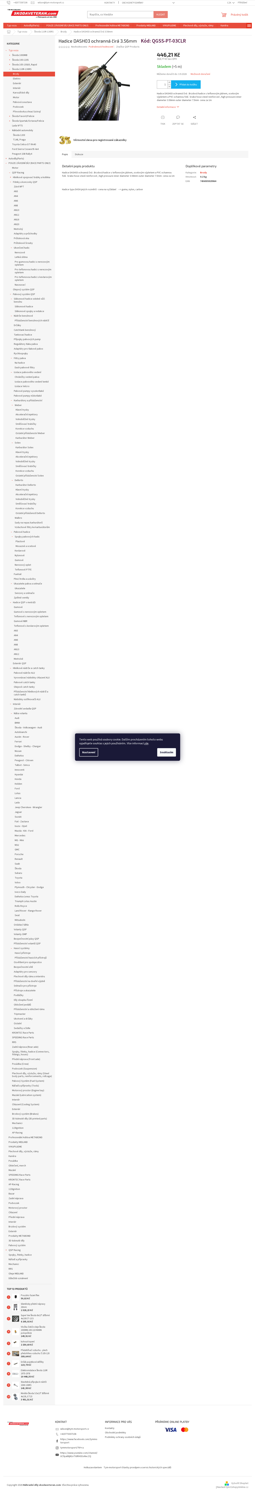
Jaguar (18, 812)
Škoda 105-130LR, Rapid (24, 64)
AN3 (16, 191)
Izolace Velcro (22, 386)
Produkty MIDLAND (18, 1142)
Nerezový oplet (23, 565)
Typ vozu (13, 50)
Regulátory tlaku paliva (26, 344)
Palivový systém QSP (24, 294)
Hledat (160, 14)
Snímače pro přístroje (25, 986)
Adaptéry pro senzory (25, 972)
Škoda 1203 (19, 135)
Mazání (12, 1170)
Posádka (13, 1161)
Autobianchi (21, 732)
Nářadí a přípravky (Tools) (25, 1086)
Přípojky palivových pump (27, 339)
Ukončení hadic (22, 248)
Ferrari (18, 741)
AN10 (16, 210)
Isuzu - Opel (21, 826)
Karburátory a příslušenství (28, 400)
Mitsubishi (20, 920)
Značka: (128, 47)
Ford (17, 788)
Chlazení (13, 1212)
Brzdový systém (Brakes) (25, 1114)
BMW (17, 723)
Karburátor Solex (24, 447)
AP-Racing (17, 1132)
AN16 (16, 219)
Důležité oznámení (18, 1278)
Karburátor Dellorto (26, 485)
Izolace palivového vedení (27, 372)
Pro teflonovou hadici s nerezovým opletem (33, 271)
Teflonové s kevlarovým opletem (31, 626)
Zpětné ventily (21, 597)
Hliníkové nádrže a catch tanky (29, 668)
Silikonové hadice (24, 306)
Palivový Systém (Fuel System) (28, 1081)
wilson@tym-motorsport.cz (74, 1429)
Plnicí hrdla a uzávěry (25, 579)
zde (146, 743)
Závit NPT (19, 186)
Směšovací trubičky (26, 424)
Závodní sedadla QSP (25, 708)
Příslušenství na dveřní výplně (29, 981)
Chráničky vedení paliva (27, 377)
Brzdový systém (17, 1226)
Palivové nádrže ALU (24, 673)
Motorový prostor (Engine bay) (28, 1090)
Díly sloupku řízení (23, 1000)
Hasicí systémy (22, 948)
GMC (17, 849)
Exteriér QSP (19, 663)
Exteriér (17, 83)
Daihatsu (19, 755)
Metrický (18, 229)
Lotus (18, 793)
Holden (18, 784)
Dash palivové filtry (25, 367)
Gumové (19, 560)
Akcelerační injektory (27, 414)
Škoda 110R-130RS (22, 69)
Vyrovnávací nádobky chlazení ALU (32, 677)
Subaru (18, 873)
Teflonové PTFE (23, 569)
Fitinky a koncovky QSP (25, 182)
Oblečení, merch (17, 1165)
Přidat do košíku (188, 84)
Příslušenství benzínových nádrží (32, 320)
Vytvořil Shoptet (239, 1483)
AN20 (16, 224)
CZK (229, 2)
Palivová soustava (22, 102)
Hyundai (19, 774)
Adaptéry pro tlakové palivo (28, 349)
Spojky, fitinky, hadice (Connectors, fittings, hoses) (30, 1053)
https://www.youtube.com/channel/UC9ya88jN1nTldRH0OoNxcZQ (78, 1454)
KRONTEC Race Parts (23, 1033)
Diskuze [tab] (79, 154)
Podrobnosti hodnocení (101, 47)
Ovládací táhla (21, 925)
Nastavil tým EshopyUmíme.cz (232, 1487)
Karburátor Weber (25, 438)
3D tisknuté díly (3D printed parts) (29, 1118)
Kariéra (12, 1156)
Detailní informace (166, 107)
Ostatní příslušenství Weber (30, 433)
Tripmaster (20, 1014)
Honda (18, 779)
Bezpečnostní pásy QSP (26, 939)
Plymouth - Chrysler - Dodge (29, 887)
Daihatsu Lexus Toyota (26, 896)
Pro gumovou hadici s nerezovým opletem (32, 263)
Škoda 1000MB (19, 55)
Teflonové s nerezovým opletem (31, 616)
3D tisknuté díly (17, 1240)
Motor (16, 97)
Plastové (20, 541)
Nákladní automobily (22, 130)
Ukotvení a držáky (23, 1019)
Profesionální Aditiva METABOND (25, 1137)
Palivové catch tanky (24, 682)
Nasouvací (20, 285)
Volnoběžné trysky (25, 419)
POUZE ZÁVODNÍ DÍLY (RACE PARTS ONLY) (29, 163)
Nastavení (88, 752)
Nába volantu (20, 713)
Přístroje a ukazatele (25, 990)
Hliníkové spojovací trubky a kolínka (31, 177)
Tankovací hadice (23, 335)
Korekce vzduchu (25, 429)
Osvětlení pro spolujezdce (28, 962)
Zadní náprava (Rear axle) (25, 1047)
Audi (17, 718)
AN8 (16, 205)
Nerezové (20, 252)
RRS (14, 1042)
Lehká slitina (21, 257)
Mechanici (17, 1123)
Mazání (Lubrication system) (26, 1095)
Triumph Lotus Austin (26, 901)
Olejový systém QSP (24, 289)
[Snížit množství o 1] (169, 86)
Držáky (17, 325)
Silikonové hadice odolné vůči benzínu (29, 300)
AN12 (16, 215)
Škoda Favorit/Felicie (23, 116)
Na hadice (20, 363)
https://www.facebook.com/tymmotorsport (78, 1441)
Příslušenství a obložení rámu (29, 1009)
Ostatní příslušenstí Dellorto (30, 513)
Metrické (18, 659)
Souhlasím (166, 752)
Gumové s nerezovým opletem (30, 612)
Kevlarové (20, 551)
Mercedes (20, 835)
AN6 (16, 201)
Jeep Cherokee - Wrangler (28, 807)
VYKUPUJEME (15, 1147)
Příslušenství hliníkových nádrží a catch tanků (31, 693)
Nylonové (20, 555)
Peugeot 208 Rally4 (22, 154)
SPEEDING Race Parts (23, 1037)
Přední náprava (16, 1217)
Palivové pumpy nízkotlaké (28, 396)
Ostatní (18, 1023)
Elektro (17, 78)
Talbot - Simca (22, 765)
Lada (17, 802)
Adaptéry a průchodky (25, 233)
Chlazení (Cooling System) (25, 1104)
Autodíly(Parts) (16, 158)
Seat (17, 915)
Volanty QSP (20, 929)
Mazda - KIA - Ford (24, 831)
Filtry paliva (20, 358)
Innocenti (19, 770)
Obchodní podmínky (132, 2)
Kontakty (109, 2)
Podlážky (18, 995)
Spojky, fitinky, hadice (20, 1255)
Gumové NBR (20, 621)
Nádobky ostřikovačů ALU (27, 699)
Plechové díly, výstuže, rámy (24, 1151)
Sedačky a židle (22, 1028)
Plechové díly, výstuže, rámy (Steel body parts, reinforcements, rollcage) (32, 1075)
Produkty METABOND (19, 1236)
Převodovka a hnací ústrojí (27, 111)
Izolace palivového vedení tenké (32, 382)
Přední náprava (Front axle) (26, 1059)
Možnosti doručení (200, 74)
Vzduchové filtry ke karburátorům (32, 527)
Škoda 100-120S (20, 60)
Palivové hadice (22, 532)
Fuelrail (17, 574)
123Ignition (17, 1128)
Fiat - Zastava (22, 821)
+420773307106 (68, 1434)
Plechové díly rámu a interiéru (29, 976)
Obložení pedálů (22, 1005)
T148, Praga (19, 139)
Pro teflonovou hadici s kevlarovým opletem (33, 278)
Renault (19, 859)
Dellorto (19, 480)
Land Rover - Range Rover (28, 911)
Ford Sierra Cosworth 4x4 (25, 149)
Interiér (17, 88)
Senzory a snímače (25, 593)
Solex (18, 443)
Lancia (18, 798)
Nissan (18, 751)
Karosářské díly (21, 92)
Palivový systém (17, 1245)
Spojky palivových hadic (27, 536)
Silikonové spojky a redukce (29, 311)
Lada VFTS (17, 125)
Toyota (18, 878)
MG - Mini (19, 840)
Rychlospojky (21, 353)
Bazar (12, 1193)
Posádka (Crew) (20, 1064)
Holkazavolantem (93, 1467)
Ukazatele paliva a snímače (28, 583)
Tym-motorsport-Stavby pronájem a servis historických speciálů (137, 1467)
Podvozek (18, 107)
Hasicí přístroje (22, 953)
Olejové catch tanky (24, 687)
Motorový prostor (18, 1208)
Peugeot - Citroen (24, 760)
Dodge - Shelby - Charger (28, 746)
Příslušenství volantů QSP (27, 943)
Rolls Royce (21, 906)
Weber (18, 405)
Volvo (18, 882)
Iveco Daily (20, 892)
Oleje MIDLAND (16, 1273)
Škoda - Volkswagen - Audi (28, 727)
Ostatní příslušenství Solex (30, 475)
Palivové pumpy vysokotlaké (29, 391)
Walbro (18, 518)
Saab (17, 864)
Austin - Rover (22, 737)
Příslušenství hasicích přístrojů (31, 958)
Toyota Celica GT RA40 (24, 144)
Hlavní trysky (22, 410)
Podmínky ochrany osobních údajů (123, 1437)
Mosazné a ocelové (26, 546)
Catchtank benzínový (25, 330)
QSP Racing (18, 172)
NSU (17, 845)
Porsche (19, 854)
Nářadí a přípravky (18, 1259)
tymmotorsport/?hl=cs (72, 1447)
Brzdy (16, 74)
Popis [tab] (65, 154)
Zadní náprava (16, 1198)
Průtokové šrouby (23, 243)
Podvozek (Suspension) (24, 1068)
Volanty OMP (20, 934)
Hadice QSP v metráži (24, 602)
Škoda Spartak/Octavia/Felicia (28, 121)
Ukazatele (20, 588)
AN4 (16, 196)
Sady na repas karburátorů (29, 522)
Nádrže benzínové (23, 316)
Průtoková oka (21, 238)
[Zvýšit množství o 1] (169, 82)
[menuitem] (11, 25)
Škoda (18, 868)
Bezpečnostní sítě (23, 967)
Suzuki (18, 817)
